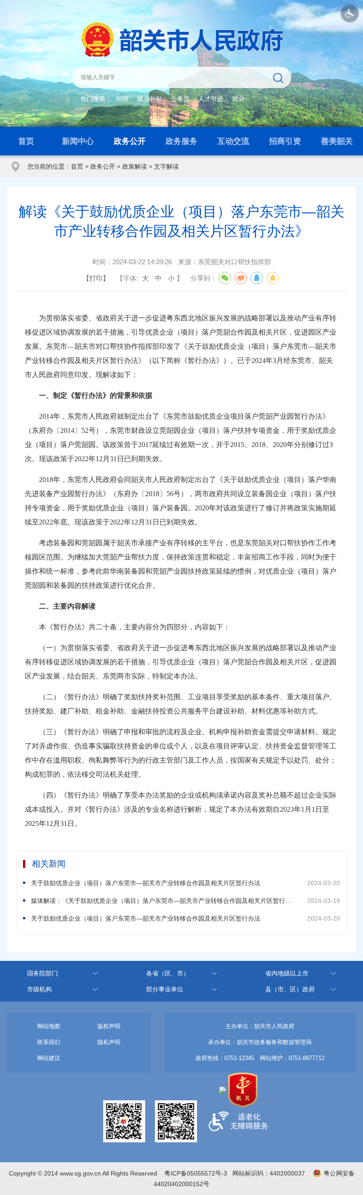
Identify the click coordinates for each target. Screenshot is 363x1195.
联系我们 (48, 1042)
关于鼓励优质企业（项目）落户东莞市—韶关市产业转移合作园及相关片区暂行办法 (145, 883)
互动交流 (233, 141)
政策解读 (134, 166)
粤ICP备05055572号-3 (195, 1173)
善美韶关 (337, 141)
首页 (26, 141)
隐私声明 (108, 1042)
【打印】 (96, 278)
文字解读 (166, 166)
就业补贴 (149, 98)
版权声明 (108, 1026)
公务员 (180, 98)
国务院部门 (42, 973)
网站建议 (48, 1058)
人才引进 (210, 98)
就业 (238, 98)
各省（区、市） (167, 973)
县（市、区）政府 (290, 989)
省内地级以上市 (287, 973)
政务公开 (130, 141)
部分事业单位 (164, 989)
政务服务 (181, 141)
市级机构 (39, 989)
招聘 (122, 98)
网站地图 (48, 1026)
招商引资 (285, 141)
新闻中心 (78, 141)
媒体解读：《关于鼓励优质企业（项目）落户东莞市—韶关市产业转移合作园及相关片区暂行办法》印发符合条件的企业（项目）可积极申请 (163, 900)
